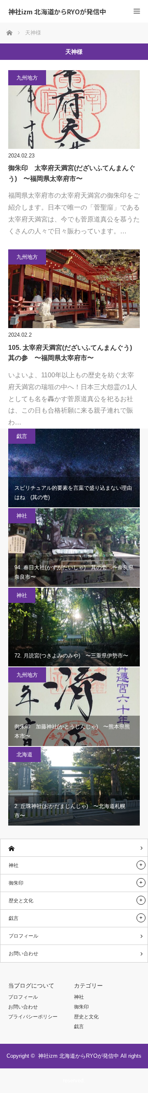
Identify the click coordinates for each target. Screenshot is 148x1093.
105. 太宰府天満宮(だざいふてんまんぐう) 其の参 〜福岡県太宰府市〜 (73, 353)
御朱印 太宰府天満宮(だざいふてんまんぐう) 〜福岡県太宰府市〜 (71, 173)
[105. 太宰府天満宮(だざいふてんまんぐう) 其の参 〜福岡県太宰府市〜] (74, 288)
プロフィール (23, 936)
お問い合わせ (23, 953)
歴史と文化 (21, 901)
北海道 (24, 754)
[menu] (136, 11)
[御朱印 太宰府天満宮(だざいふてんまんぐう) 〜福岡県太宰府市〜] (74, 109)
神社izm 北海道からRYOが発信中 (57, 11)
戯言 (21, 436)
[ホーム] (74, 848)
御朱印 (16, 883)
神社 (21, 516)
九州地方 (27, 78)
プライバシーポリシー (33, 1017)
